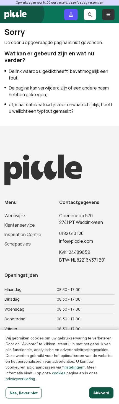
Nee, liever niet (24, 393)
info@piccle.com (76, 241)
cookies (58, 373)
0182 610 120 (71, 233)
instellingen (73, 367)
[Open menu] (108, 14)
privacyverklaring (20, 379)
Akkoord (101, 393)
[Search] (90, 14)
